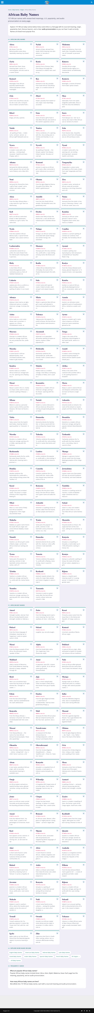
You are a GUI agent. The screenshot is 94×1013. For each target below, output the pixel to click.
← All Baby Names (15, 960)
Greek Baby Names (15, 956)
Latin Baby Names (64, 952)
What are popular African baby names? (23, 971)
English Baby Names (15, 952)
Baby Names (15, 10)
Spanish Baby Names (46, 956)
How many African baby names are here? (24, 981)
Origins (22, 10)
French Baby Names (62, 956)
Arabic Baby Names (30, 956)
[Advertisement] (47, 1001)
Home (9, 10)
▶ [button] (57, 44)
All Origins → (76, 956)
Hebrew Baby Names (49, 952)
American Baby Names (32, 952)
